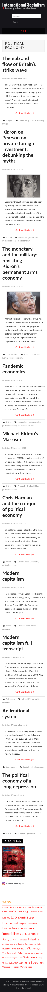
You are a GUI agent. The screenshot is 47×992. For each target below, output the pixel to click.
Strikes (5, 124)
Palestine (33, 939)
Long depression (34, 422)
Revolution (38, 944)
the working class (12, 958)
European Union (25, 924)
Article (8, 422)
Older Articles (14, 841)
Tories (21, 958)
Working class (26, 967)
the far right (29, 953)
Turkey (40, 958)
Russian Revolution (12, 948)
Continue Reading (24, 113)
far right (34, 923)
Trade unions (30, 957)
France (15, 928)
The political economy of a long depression (19, 781)
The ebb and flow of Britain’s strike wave (19, 64)
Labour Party (24, 121)
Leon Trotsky (14, 940)
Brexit (40, 908)
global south (33, 237)
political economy (37, 121)
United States (8, 963)
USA (16, 963)
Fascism (6, 928)
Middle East (23, 940)
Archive (9, 237)
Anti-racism (16, 908)
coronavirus (22, 422)
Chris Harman (23, 562)
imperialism (10, 933)
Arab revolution (30, 907)
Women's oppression (10, 967)
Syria (38, 949)
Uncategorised (11, 355)
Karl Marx (24, 934)
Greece (31, 928)
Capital (26, 767)
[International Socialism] (23, 6)
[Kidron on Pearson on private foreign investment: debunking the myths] (23, 186)
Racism (21, 944)
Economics (22, 237)
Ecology (6, 918)
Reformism (29, 944)
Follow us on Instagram (14, 883)
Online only (10, 699)
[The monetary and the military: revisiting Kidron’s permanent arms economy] (23, 303)
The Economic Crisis (25, 426)
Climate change (20, 911)
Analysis (9, 121)
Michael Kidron (8, 241)
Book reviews (11, 767)
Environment (10, 923)
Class (10, 912)
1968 (3, 907)
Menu (23, 31)
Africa (8, 908)
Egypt (31, 918)
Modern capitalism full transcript (17, 643)
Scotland (25, 949)
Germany (24, 928)
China (4, 912)
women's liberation (31, 962)
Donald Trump (36, 912)
